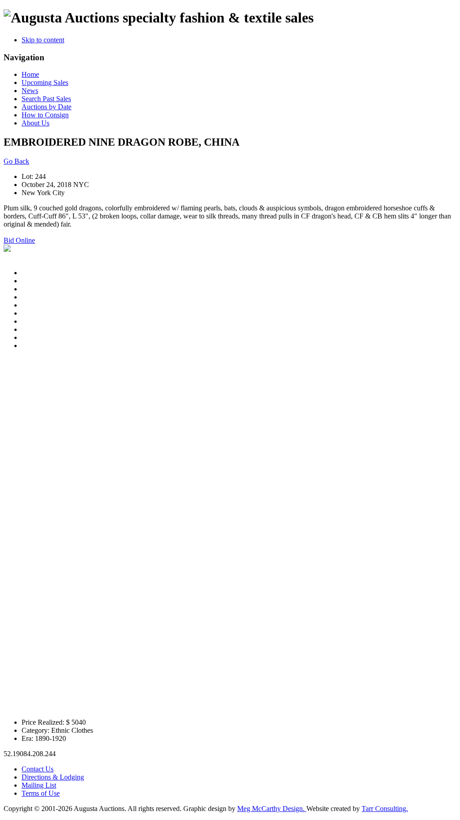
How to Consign (45, 115)
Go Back (16, 161)
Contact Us (37, 769)
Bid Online (19, 240)
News (30, 90)
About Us (35, 123)
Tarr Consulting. (385, 808)
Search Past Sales (46, 98)
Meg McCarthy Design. (271, 808)
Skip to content (43, 40)
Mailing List (39, 785)
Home (30, 74)
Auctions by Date (46, 107)
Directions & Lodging (53, 777)
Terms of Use (41, 793)
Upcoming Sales (45, 82)
